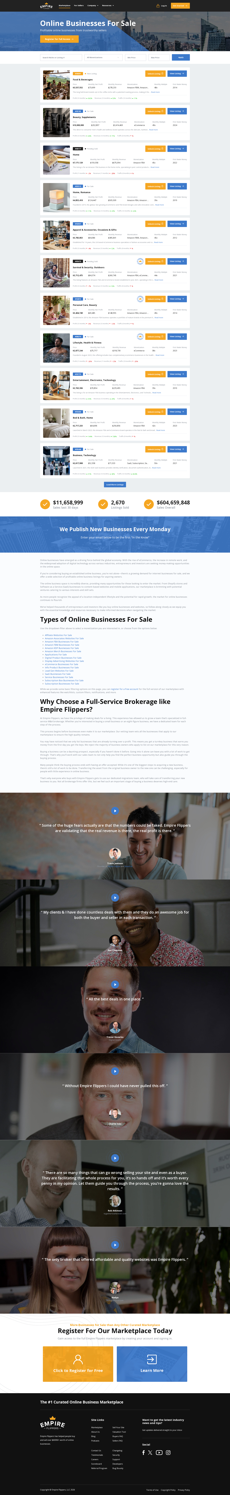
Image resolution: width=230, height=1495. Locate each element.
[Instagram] (168, 1452)
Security (116, 1455)
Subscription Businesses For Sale (62, 683)
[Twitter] (150, 1452)
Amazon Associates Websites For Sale (64, 638)
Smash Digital (114, 866)
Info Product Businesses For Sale (62, 667)
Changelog (117, 1450)
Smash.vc (128, 866)
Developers (117, 1464)
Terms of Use (152, 1490)
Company (91, 5)
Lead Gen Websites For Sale (59, 670)
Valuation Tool (119, 1432)
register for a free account (124, 689)
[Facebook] (143, 1452)
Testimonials (97, 1455)
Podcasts (95, 1440)
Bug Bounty (117, 1468)
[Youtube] (159, 1452)
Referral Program (99, 1468)
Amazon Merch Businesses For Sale (63, 651)
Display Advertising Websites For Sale (64, 661)
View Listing (175, 73)
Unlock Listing (154, 73)
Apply (181, 57)
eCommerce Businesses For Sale (61, 664)
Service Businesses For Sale (59, 677)
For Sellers (79, 5)
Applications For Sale (56, 654)
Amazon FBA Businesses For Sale (62, 641)
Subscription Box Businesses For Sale (64, 680)
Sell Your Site (118, 1427)
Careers (94, 1459)
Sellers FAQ (117, 1440)
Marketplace (64, 5)
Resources (106, 5)
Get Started (178, 5)
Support (116, 1459)
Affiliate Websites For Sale (58, 635)
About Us (95, 1432)
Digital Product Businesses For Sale (63, 657)
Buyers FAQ (117, 1436)
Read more (155, 92)
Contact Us (96, 1450)
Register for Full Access (58, 39)
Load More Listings (115, 484)
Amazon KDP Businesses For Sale (62, 648)
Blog (93, 1436)
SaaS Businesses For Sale (58, 674)
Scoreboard (96, 1464)
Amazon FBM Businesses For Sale (62, 644)
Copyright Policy (168, 1490)
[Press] (45, 1458)
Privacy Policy (184, 1490)
